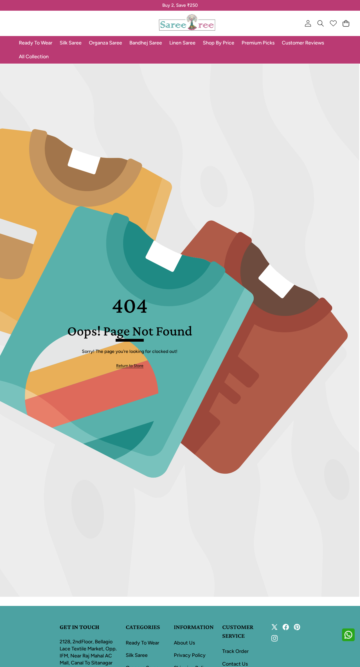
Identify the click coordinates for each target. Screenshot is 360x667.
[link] (129, 366)
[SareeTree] (187, 23)
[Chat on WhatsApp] (348, 634)
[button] (22, 5)
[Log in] (308, 23)
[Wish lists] (333, 23)
